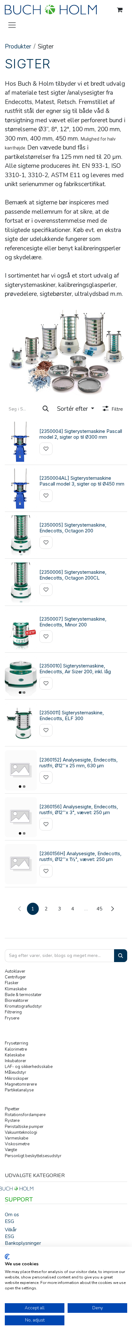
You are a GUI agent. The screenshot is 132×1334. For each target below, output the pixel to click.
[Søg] (45, 409)
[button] (75, 409)
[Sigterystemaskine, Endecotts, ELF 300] (21, 723)
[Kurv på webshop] (119, 10)
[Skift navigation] (12, 24)
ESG (9, 1221)
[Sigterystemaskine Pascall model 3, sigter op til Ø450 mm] (21, 489)
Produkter (18, 46)
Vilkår (11, 1229)
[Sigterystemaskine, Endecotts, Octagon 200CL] (21, 583)
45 (99, 909)
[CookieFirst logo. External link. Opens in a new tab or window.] (7, 1257)
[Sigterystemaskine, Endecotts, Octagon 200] (21, 535)
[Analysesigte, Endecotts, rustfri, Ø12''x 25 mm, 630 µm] (21, 770)
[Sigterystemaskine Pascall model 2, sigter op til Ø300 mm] (21, 442)
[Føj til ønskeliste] (46, 449)
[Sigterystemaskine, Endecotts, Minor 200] (21, 629)
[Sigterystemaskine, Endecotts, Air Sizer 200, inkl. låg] (21, 676)
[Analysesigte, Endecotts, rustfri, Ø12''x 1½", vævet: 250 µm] (21, 864)
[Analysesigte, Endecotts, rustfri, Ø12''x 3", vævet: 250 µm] (21, 817)
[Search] (120, 955)
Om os (12, 1214)
